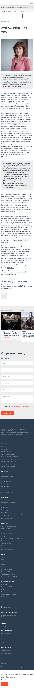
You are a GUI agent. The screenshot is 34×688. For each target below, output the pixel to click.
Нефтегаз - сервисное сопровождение (11, 538)
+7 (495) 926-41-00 (6, 626)
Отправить (7, 413)
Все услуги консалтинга (7, 492)
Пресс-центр (4, 584)
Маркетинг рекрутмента (7, 510)
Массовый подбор (6, 512)
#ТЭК (22, 310)
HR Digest (4, 596)
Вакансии (3, 446)
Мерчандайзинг (5, 528)
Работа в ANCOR (6, 451)
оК (4, 684)
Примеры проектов (6, 569)
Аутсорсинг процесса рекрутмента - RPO (12, 515)
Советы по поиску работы (8, 454)
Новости (3, 589)
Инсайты (16, 11)
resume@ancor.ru (6, 650)
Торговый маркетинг (6, 541)
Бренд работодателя (7, 476)
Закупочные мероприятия (8, 574)
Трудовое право (5, 484)
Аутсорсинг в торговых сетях (9, 536)
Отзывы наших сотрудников (8, 461)
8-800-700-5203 (5, 633)
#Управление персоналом (7, 7)
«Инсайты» (10, 267)
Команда (3, 562)
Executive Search (5, 500)
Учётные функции (6, 543)
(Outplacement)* (17, 75)
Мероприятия (5, 591)
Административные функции (9, 526)
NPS (2, 559)
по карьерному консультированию (11, 200)
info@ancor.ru (5, 642)
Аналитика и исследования (8, 594)
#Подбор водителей (7, 310)
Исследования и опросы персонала (11, 479)
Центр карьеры (5, 486)
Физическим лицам (6, 489)
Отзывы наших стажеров (8, 466)
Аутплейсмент (5, 93)
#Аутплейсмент (19, 36)
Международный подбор (8, 502)
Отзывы (3, 564)
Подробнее (4, 679)
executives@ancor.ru (6, 653)
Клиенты (3, 567)
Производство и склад (7, 533)
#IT (27, 7)
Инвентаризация (5, 545)
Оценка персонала (6, 481)
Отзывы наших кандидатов (8, 459)
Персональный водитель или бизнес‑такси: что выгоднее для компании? (11, 333)
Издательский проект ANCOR (9, 576)
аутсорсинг (20, 262)
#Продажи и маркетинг (20, 7)
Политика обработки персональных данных (13, 667)
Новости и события (6, 11)
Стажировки (4, 449)
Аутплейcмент (7, 75)
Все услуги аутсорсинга (7, 549)
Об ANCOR (4, 557)
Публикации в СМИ (6, 587)
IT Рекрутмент (5, 507)
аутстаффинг (13, 262)
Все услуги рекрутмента (7, 518)
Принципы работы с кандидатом (10, 456)
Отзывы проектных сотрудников (9, 464)
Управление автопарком (8, 531)
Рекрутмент (4, 505)
